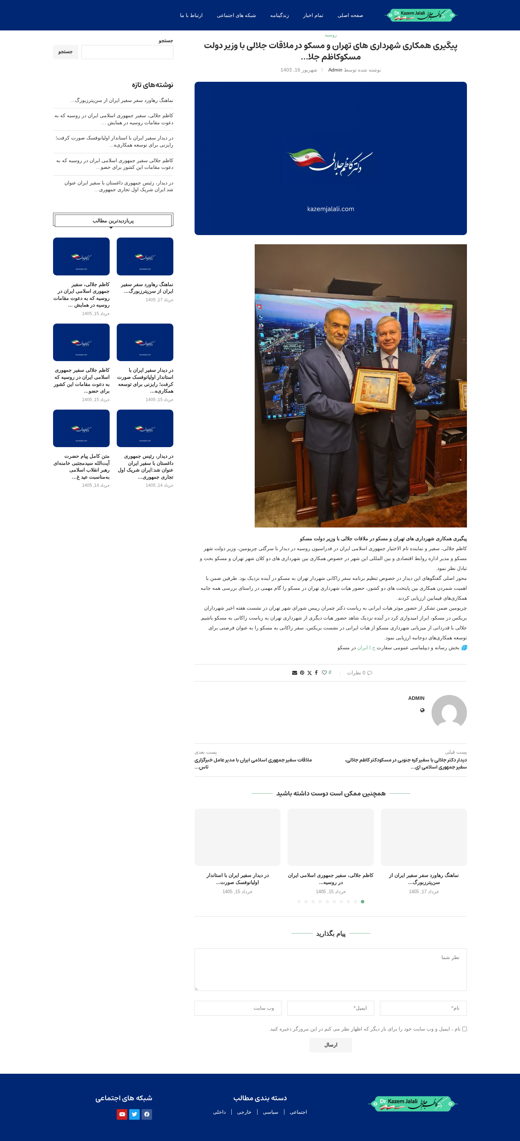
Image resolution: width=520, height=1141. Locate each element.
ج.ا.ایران (366, 647)
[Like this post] (324, 672)
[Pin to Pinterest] (302, 672)
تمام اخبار (313, 15)
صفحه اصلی (350, 15)
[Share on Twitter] (309, 673)
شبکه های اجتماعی (236, 15)
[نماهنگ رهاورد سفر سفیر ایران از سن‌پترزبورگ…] (424, 837)
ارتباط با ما (191, 15)
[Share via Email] (294, 672)
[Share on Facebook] (316, 672)
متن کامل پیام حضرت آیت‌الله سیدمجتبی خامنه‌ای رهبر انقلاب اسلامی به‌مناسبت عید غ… (81, 466)
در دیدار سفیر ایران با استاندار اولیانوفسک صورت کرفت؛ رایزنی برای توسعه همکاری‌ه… (145, 380)
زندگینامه (279, 15)
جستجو (166, 40)
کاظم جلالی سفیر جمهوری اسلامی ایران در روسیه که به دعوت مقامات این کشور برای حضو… (82, 380)
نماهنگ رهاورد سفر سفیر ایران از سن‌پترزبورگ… (121, 100)
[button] (204, 856)
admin (335, 70)
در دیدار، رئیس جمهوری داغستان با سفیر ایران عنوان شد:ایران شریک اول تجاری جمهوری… (145, 466)
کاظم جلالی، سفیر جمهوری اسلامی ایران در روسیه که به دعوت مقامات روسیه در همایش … (81, 294)
